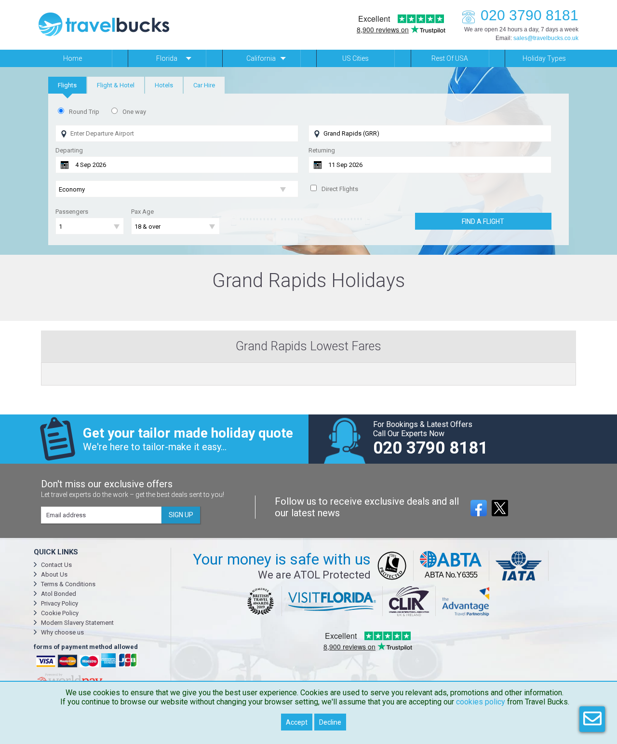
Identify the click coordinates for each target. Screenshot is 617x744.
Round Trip (84, 111)
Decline (330, 722)
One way (134, 111)
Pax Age (142, 211)
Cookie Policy (60, 613)
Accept (297, 722)
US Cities (355, 58)
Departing (69, 150)
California (261, 58)
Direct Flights (340, 189)
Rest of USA (449, 58)
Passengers (71, 211)
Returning (321, 150)
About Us (54, 574)
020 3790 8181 (529, 15)
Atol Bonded (58, 593)
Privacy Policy (59, 603)
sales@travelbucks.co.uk (545, 38)
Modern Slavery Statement (77, 622)
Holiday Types (544, 58)
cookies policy (480, 701)
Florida (166, 58)
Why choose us (62, 632)
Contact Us (56, 564)
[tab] (67, 85)
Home (72, 58)
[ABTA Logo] (451, 566)
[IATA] (519, 566)
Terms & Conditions (68, 584)
